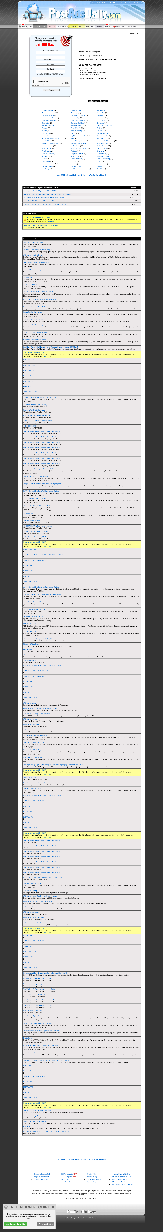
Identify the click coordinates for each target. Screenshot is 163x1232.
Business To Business (78, 115)
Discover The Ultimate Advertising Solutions (38, 506)
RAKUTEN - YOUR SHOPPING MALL (36, 476)
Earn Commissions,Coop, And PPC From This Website (41, 431)
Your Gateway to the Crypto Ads (34, 1010)
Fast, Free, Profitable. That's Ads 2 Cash (36, 262)
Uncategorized (76, 166)
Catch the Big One (29, 777)
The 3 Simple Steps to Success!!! (34, 783)
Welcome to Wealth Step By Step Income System (40, 708)
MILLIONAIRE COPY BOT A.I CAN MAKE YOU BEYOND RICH (46, 1132)
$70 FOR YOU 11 (29, 576)
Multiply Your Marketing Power (34, 750)
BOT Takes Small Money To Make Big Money (39, 639)
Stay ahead (27, 1126)
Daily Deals (101, 120)
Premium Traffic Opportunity (33, 325)
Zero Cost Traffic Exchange (32, 757)
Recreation (100, 151)
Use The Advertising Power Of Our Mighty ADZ (39, 1023)
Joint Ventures (101, 138)
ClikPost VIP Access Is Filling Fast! (35, 242)
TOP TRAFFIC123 (29, 360)
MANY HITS (27, 376)
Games (73, 133)
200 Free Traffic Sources (31, 521)
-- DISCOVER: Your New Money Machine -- (38, 421)
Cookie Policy (92, 1174)
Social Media (75, 156)
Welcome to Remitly (30, 703)
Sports (44, 159)
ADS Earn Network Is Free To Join (34, 624)
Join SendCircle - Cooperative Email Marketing (41, 225)
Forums (44, 131)
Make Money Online (78, 141)
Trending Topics (47, 166)
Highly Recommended (78, 136)
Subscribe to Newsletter (42, 1179)
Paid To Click (46, 148)
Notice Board (75, 146)
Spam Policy (91, 1182)
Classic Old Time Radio (31, 644)
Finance (44, 128)
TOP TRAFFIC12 (29, 365)
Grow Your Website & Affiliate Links (35, 332)
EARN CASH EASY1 (30, 549)
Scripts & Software (77, 154)
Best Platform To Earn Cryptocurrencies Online (39, 989)
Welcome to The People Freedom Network (37, 714)
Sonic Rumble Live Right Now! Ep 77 (36, 1121)
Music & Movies (102, 143)
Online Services (102, 146)
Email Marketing (77, 125)
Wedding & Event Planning (80, 169)
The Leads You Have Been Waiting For (36, 307)
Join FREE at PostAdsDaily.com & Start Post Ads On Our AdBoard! (81, 175)
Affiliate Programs (48, 113)
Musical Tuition (47, 146)
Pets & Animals (102, 148)
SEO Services (101, 154)
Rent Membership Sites (120, 1179)
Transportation (102, 164)
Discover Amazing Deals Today (34, 742)
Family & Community (104, 125)
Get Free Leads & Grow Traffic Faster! (36, 735)
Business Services (48, 115)
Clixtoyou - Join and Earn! (32, 655)
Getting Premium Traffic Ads (33, 319)
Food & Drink (75, 128)
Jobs (72, 138)
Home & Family (102, 136)
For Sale (99, 128)
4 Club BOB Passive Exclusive (33, 616)
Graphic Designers (103, 133)
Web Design (46, 169)
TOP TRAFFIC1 (28, 370)
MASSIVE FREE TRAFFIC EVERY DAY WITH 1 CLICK (42, 878)
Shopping (45, 156)
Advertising (101, 110)
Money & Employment (79, 143)
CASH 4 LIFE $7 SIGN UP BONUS (35, 560)
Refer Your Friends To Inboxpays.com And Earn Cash (41, 1031)
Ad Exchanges (76, 110)
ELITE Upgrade (66, 1177)
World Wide (101, 169)
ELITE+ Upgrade (67, 1174)
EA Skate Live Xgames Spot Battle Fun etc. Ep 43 (40, 397)
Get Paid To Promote (30, 284)
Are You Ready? (28, 277)
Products (74, 151)
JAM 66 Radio (28, 649)
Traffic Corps (27, 1038)
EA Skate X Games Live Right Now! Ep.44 (37, 250)
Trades (99, 161)
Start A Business (76, 159)
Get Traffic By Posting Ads (32, 602)
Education (100, 123)
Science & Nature (48, 154)
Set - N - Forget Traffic (30, 631)
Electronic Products (48, 125)
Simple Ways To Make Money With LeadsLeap (39, 1005)
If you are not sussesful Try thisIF (39, 217)
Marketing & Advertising (105, 141)
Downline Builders (77, 123)
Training (74, 164)
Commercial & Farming (50, 118)
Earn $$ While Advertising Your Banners (37, 270)
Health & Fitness (47, 136)
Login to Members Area (42, 1177)
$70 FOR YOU (28, 386)
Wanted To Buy (102, 166)
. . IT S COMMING (29, 426)
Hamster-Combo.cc (29, 660)
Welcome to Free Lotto (31, 724)
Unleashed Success (29, 513)
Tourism (73, 161)
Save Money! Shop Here (31, 1116)
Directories (45, 123)
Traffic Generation (48, 164)
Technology (46, 161)
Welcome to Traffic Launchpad (33, 730)
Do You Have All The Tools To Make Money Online (41, 491)
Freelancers (46, 133)
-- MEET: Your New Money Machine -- (36, 415)
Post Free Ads (46, 151)
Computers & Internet (78, 120)
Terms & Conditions (94, 1179)
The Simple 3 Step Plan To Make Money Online (39, 299)
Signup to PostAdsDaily (42, 1174)
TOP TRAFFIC (28, 381)
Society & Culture (103, 156)
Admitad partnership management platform (38, 984)
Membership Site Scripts (120, 1182)
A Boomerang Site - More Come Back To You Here (40, 1045)
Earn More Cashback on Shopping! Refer (37, 1110)
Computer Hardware (49, 120)
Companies (100, 118)
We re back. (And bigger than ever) (35, 405)
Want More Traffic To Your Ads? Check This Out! (40, 292)
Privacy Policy (92, 1177)
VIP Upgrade (65, 1179)
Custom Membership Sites (121, 1174)
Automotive (101, 113)
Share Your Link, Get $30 (31, 1016)
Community (75, 118)
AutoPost (51, 221)
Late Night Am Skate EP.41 (32, 883)
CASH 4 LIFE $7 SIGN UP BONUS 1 (35, 671)
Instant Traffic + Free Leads (32, 312)
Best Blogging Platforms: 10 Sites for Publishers (39, 1000)
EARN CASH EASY (30, 392)
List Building (46, 141)
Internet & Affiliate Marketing (52, 138)
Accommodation (47, 110)
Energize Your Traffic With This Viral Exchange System (42, 484)
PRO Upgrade (65, 1182)
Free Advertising (76, 131)
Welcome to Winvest (30, 719)
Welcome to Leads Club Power (33, 923)
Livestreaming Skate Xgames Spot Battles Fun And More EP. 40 (45, 973)
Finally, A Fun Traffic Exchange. (34, 410)
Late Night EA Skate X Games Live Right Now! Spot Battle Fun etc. (46, 1060)
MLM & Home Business (50, 143)
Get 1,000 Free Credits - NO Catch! (35, 498)
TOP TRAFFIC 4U (29, 952)
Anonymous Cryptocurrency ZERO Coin (37, 978)
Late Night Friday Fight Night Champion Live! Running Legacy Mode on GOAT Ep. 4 (53, 765)
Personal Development (78, 148)
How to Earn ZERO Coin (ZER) (34, 994)
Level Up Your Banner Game (33, 1053)
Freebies (99, 131)
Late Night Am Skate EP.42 (32, 788)
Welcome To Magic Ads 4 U (32, 255)
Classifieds (100, 115)
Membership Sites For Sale (121, 1177)
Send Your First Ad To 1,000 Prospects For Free (39, 469)
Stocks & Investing (103, 159)
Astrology (74, 113)
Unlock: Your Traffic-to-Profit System (36, 531)
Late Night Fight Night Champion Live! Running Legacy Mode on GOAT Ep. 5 (50, 347)
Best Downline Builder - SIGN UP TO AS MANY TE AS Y (43, 555)
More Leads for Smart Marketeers (34, 340)
